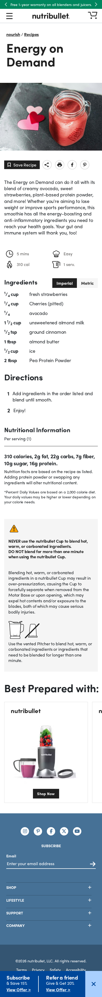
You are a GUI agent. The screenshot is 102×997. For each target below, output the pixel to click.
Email (11, 855)
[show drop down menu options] (9, 17)
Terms (21, 969)
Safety (55, 969)
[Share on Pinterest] (84, 165)
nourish (13, 34)
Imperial (64, 283)
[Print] (59, 165)
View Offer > (19, 990)
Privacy (38, 969)
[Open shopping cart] (92, 16)
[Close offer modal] (93, 984)
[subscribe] (93, 864)
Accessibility (76, 969)
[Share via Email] (47, 165)
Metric (87, 283)
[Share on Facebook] (72, 165)
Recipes (31, 34)
